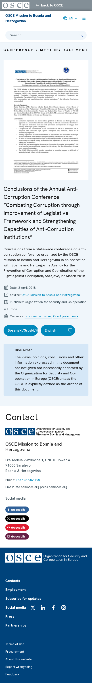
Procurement (14, 652)
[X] (32, 607)
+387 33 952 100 (28, 480)
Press (10, 616)
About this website (18, 659)
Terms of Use (14, 644)
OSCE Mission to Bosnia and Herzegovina (28, 18)
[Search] (81, 35)
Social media (15, 607)
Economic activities (38, 316)
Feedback (12, 674)
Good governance (65, 316)
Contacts (12, 580)
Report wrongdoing (18, 667)
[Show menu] (83, 18)
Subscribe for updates (23, 598)
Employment (15, 589)
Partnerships (15, 625)
